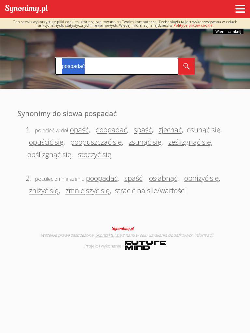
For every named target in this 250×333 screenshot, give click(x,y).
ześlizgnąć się (189, 142)
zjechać (170, 129)
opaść (79, 129)
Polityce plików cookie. (194, 25)
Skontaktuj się (108, 235)
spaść (143, 129)
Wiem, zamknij (228, 31)
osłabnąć (163, 178)
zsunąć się (145, 142)
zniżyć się (44, 190)
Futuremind (145, 245)
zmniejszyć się (87, 190)
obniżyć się (201, 178)
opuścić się (46, 142)
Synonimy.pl (26, 9)
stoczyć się (94, 154)
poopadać (111, 129)
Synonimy (125, 229)
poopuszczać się (96, 142)
